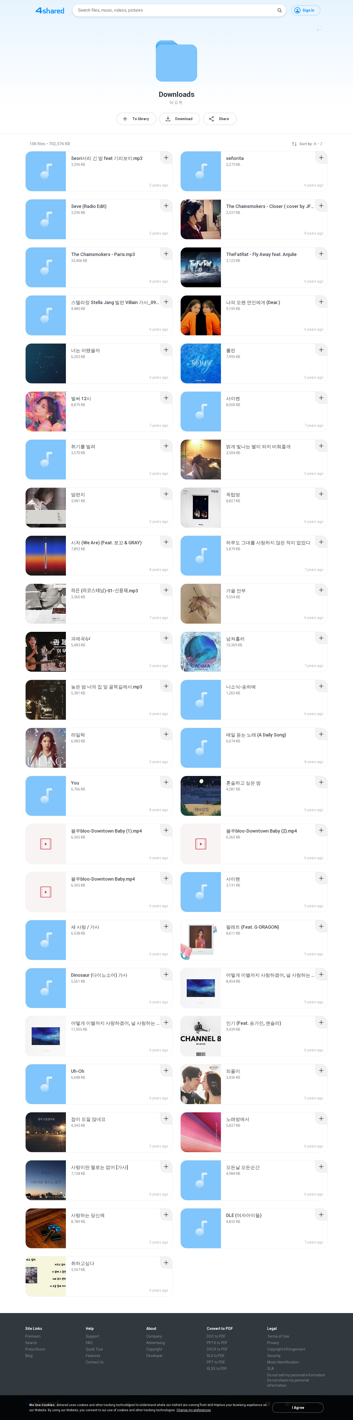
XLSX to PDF (217, 1369)
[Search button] (279, 10)
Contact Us (95, 1362)
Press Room (35, 1349)
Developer (154, 1356)
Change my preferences (194, 1410)
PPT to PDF (216, 1362)
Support (92, 1336)
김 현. (178, 102)
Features (93, 1356)
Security (274, 1356)
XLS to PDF (216, 1356)
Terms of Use (278, 1336)
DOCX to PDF (217, 1349)
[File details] (46, 171)
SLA (270, 1369)
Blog (29, 1356)
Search (31, 1343)
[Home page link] (50, 10)
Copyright (154, 1349)
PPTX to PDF (217, 1343)
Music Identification (283, 1362)
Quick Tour (94, 1349)
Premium (33, 1336)
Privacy (273, 1343)
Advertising (155, 1343)
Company (154, 1336)
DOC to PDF (216, 1336)
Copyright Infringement (286, 1349)
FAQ (89, 1343)
